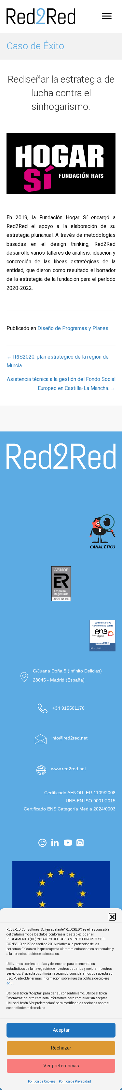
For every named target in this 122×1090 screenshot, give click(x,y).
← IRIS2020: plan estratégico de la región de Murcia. (58, 361)
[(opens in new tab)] (61, 491)
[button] (112, 916)
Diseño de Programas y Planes (72, 328)
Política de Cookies (42, 1081)
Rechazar (61, 1048)
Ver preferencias (61, 1066)
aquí (10, 983)
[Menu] (106, 16)
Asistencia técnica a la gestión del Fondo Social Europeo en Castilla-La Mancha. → (61, 383)
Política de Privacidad (75, 1081)
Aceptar (61, 1030)
